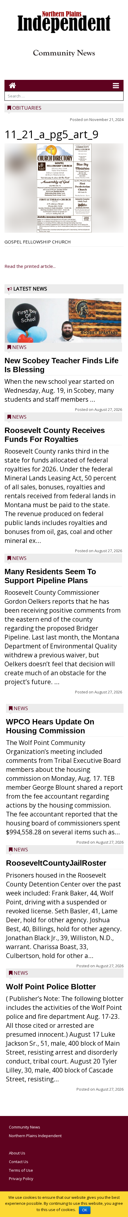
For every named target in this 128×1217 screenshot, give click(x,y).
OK (84, 1210)
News (19, 347)
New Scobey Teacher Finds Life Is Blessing (61, 365)
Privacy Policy (21, 1178)
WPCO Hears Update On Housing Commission (50, 726)
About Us (17, 1153)
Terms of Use (21, 1170)
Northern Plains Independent (35, 1135)
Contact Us (18, 1161)
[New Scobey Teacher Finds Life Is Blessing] (63, 338)
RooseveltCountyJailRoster (56, 863)
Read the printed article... (30, 266)
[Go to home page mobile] (10, 85)
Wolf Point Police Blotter (51, 986)
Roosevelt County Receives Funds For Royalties (54, 435)
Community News (24, 1127)
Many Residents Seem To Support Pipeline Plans (50, 576)
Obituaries (26, 107)
